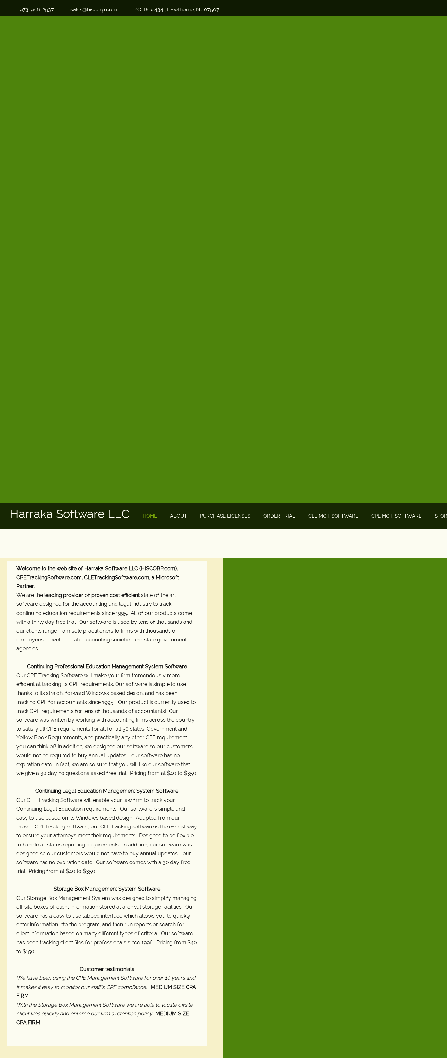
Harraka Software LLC (70, 514)
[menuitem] (150, 516)
